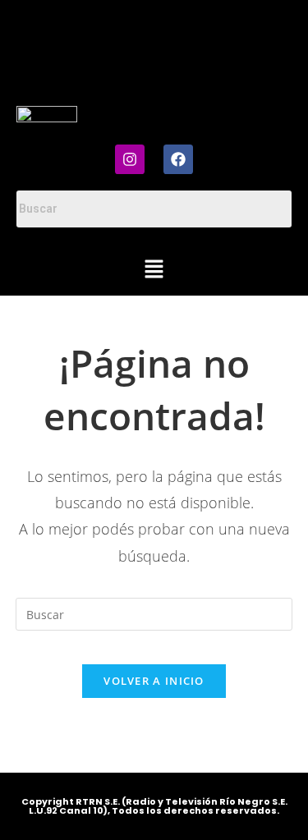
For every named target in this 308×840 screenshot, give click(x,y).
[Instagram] (130, 159)
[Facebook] (178, 159)
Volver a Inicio (154, 680)
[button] (153, 269)
